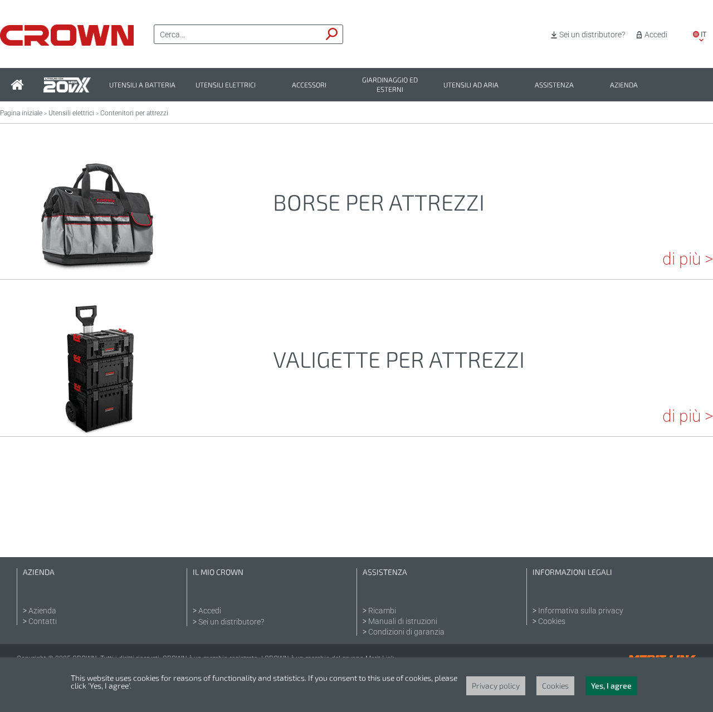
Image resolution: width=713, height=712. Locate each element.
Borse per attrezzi (379, 201)
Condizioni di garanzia (406, 632)
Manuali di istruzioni (402, 621)
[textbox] (237, 34)
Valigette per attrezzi (399, 358)
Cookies (551, 621)
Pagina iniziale (21, 113)
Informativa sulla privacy (580, 611)
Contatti (42, 621)
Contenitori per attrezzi (134, 113)
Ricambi (382, 611)
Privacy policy (496, 685)
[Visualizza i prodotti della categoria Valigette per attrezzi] (97, 420)
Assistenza (554, 85)
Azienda (624, 85)
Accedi (655, 34)
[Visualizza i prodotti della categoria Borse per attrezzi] (97, 263)
